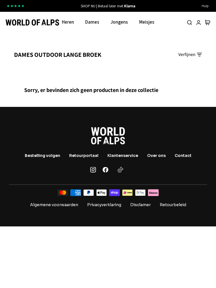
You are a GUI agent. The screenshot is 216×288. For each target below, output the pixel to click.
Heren (68, 22)
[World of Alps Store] (32, 22)
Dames (92, 22)
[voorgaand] (63, 6)
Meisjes (146, 22)
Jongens (119, 22)
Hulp (205, 6)
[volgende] (152, 6)
